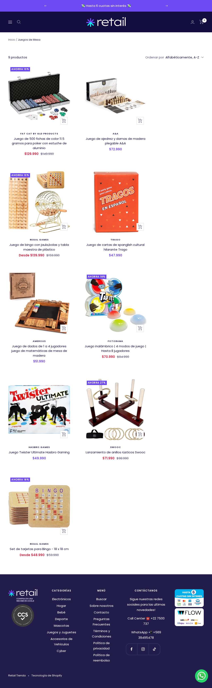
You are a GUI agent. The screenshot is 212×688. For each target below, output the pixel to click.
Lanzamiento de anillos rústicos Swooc (115, 452)
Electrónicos (61, 599)
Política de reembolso (101, 658)
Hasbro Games (39, 447)
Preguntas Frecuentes (101, 621)
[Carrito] (201, 22)
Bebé (61, 612)
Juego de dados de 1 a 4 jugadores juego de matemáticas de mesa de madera (39, 351)
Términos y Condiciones (101, 634)
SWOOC (115, 447)
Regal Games (39, 239)
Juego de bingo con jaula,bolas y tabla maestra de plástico (39, 247)
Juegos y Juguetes (61, 632)
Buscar (101, 599)
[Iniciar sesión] (192, 22)
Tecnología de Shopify (46, 675)
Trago (115, 239)
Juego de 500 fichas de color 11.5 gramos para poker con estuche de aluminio (39, 143)
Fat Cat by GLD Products (39, 133)
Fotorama (115, 341)
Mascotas (61, 625)
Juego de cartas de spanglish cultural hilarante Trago (115, 247)
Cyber (61, 651)
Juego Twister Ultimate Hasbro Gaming (39, 452)
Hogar (61, 606)
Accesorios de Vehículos (61, 641)
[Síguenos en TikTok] (154, 649)
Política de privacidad (101, 646)
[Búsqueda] (19, 22)
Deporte (61, 619)
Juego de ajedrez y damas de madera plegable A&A (115, 141)
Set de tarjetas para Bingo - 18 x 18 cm (39, 549)
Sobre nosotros (101, 606)
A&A (115, 133)
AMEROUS (39, 341)
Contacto (101, 612)
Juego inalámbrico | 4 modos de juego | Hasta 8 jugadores (115, 348)
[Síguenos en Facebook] (131, 649)
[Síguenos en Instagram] (143, 649)
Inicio (11, 40)
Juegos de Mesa (29, 40)
